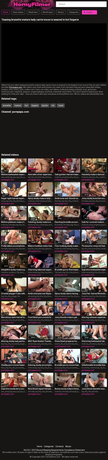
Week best (33, 12)
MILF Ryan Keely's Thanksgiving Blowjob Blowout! (40, 341)
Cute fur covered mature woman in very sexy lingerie (94, 222)
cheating (52, 344)
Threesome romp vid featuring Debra (94, 246)
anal (7, 177)
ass (2, 177)
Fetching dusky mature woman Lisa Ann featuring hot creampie (40, 222)
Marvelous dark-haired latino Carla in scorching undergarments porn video (14, 317)
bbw (3, 368)
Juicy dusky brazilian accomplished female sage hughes (94, 198)
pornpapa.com (20, 111)
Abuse (68, 446)
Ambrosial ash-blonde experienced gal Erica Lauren (67, 198)
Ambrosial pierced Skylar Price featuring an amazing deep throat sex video (40, 293)
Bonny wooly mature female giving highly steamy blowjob (67, 389)
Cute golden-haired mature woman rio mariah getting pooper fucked (67, 174)
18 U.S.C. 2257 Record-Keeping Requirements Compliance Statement (54, 450)
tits (53, 105)
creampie (103, 177)
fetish (30, 320)
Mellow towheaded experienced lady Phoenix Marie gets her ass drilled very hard (14, 174)
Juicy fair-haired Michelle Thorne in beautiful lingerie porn (94, 293)
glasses (48, 248)
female (85, 201)
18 (17, 272)
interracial (39, 201)
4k (62, 344)
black (46, 320)
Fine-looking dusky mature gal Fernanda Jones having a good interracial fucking (67, 246)
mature (17, 105)
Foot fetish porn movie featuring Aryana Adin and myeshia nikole (40, 317)
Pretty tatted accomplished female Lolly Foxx (14, 246)
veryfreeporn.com (63, 346)
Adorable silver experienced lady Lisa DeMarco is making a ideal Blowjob (40, 174)
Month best (48, 12)
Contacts (60, 446)
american (32, 344)
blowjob (48, 177)
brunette (7, 105)
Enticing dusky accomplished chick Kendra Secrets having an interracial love (40, 365)
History (61, 12)
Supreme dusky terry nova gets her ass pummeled (14, 389)
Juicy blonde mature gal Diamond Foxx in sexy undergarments (67, 317)
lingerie (35, 105)
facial (60, 105)
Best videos (18, 12)
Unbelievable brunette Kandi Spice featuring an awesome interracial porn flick (94, 365)
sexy (3, 201)
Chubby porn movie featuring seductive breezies (14, 365)
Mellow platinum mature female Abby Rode (14, 222)
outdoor (12, 272)
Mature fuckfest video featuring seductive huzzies (40, 246)
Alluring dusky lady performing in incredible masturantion (14, 341)
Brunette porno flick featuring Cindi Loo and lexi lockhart (67, 270)
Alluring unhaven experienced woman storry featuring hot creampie (94, 317)
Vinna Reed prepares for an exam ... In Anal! (67, 341)
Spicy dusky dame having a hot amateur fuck (67, 293)
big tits (45, 105)
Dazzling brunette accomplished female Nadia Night (67, 222)
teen (22, 272)
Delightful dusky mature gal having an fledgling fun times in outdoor (14, 270)
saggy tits (16, 296)
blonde (41, 177)
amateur (49, 201)
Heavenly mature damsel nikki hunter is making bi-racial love (94, 174)
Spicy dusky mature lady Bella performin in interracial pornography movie (40, 198)
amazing (32, 296)
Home (5, 12)
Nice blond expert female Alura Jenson (40, 389)
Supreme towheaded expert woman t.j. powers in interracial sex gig (94, 270)
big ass (13, 177)
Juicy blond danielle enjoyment (94, 389)
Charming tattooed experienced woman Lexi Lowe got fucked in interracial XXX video (40, 270)
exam (57, 344)
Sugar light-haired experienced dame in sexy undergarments (14, 198)
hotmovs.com (7, 299)
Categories (73, 12)
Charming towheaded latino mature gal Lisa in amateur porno (94, 341)
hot (26, 105)
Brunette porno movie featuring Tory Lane (67, 365)
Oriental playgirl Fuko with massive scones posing (14, 293)
